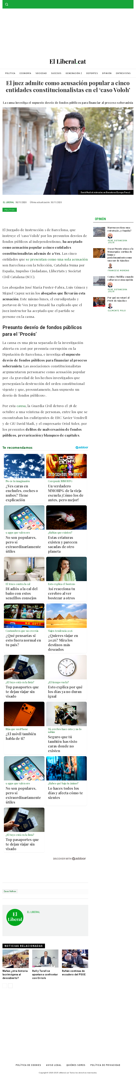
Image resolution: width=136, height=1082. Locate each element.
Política (10, 210)
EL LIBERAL (8, 202)
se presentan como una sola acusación (56, 259)
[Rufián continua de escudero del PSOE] (75, 958)
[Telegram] (46, 218)
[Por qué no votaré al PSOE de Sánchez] (99, 302)
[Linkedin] (30, 218)
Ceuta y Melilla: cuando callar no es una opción (120, 278)
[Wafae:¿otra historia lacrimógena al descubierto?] (15, 958)
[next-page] (10, 985)
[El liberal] (68, 61)
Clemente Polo (117, 310)
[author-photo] (110, 236)
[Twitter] (131, 3)
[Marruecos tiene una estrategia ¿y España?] (99, 232)
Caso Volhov (10, 891)
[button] (6, 4)
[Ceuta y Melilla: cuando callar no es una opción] (99, 281)
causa (21, 405)
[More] (55, 218)
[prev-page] (4, 985)
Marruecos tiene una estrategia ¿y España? (119, 229)
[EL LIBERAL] (14, 919)
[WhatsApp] (22, 218)
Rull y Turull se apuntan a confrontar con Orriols (45, 974)
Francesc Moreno (118, 270)
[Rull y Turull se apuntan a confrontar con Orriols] (45, 958)
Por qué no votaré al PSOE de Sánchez (118, 299)
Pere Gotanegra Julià (117, 241)
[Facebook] (126, 3)
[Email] (38, 218)
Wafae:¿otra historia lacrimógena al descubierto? (15, 974)
